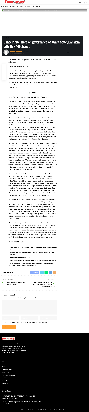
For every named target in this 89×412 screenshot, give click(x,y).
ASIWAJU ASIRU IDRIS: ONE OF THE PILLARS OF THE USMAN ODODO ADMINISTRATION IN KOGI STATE (33, 248)
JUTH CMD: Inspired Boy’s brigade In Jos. (20, 257)
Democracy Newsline (16, 51)
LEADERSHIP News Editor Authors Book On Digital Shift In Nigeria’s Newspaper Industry (32, 260)
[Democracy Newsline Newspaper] (15, 2)
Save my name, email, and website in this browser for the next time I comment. (25, 322)
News (7, 38)
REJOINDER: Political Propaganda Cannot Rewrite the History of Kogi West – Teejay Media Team (31, 253)
